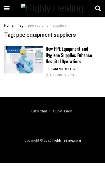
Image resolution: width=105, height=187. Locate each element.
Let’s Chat (39, 111)
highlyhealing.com (66, 140)
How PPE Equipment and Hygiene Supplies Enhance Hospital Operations (69, 55)
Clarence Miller (62, 69)
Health (13, 50)
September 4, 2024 (61, 75)
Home (8, 25)
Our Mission (62, 111)
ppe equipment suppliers (47, 25)
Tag (21, 25)
